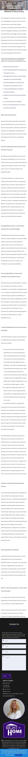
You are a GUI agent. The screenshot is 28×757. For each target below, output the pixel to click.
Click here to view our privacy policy (16, 751)
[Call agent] (1, 2)
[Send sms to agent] (4, 2)
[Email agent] (7, 2)
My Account (20, 2)
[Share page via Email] (10, 2)
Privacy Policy (16, 748)
